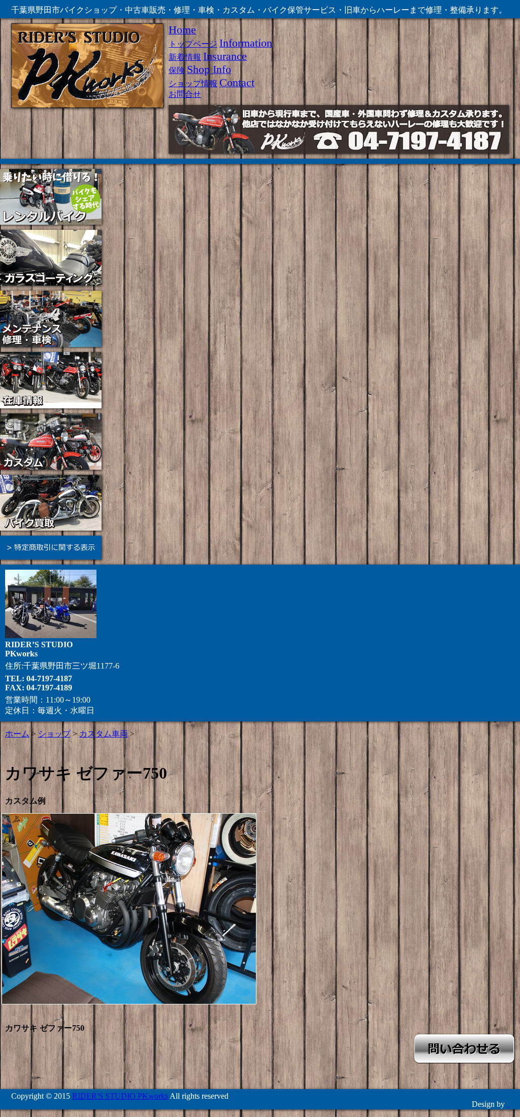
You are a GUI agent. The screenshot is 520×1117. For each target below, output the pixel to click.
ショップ (54, 733)
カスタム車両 (103, 733)
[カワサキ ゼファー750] (129, 908)
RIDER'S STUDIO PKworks (120, 1096)
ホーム (17, 733)
